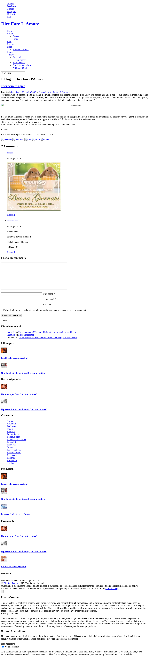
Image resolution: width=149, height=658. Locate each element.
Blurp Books (19, 62)
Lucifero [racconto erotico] (14, 358)
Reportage (11, 458)
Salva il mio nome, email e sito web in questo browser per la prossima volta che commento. (46, 310)
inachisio (15, 92)
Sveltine (10, 463)
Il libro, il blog (13, 437)
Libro (9, 47)
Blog (9, 41)
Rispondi (11, 215)
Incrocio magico (13, 86)
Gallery (10, 54)
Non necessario (12, 646)
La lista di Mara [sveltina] (13, 566)
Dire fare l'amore (11, 583)
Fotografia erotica (15, 434)
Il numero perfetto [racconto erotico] (19, 394)
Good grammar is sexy (23, 65)
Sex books (17, 57)
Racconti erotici (14, 452)
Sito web (46, 304)
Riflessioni (12, 460)
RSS (9, 16)
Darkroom (11, 426)
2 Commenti (65, 92)
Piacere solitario (14, 450)
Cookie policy (111, 588)
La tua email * (49, 299)
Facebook (11, 6)
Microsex (11, 444)
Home (10, 31)
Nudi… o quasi (20, 68)
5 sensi (10, 421)
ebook (10, 429)
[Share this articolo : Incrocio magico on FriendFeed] (18, 139)
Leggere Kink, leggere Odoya (15, 514)
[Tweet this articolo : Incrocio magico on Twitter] (45, 139)
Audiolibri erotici (21, 49)
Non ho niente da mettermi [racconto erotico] (23, 373)
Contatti (16, 36)
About (10, 33)
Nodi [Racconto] (26, 335)
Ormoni (10, 447)
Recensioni (12, 455)
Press (15, 39)
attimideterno (12, 221)
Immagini (11, 442)
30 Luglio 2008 (29, 92)
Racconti (11, 44)
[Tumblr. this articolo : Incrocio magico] (36, 139)
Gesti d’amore (19, 60)
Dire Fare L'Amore (20, 23)
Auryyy (10, 153)
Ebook (10, 52)
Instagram (11, 11)
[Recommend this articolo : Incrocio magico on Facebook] (6, 139)
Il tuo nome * (48, 294)
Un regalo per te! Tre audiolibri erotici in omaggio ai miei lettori (47, 332)
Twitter (10, 3)
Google (10, 9)
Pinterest (11, 14)
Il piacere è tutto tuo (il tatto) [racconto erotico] (24, 409)
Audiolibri (11, 423)
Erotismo (11, 431)
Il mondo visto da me (48, 92)
